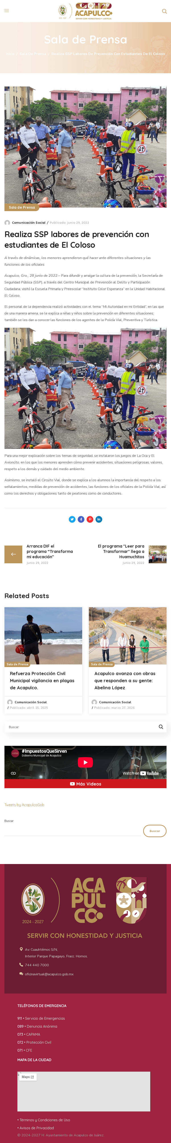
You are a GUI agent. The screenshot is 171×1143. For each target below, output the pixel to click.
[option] (43, 660)
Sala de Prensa (33, 53)
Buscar (9, 821)
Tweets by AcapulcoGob (24, 805)
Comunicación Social (28, 223)
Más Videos (88, 784)
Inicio (10, 53)
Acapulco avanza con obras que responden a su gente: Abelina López (124, 680)
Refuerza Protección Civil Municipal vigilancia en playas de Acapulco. (42, 680)
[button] (164, 11)
